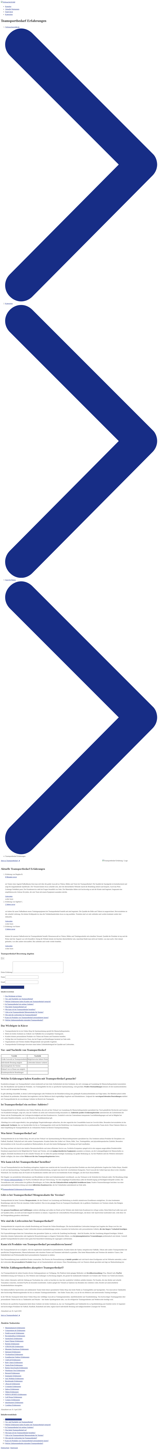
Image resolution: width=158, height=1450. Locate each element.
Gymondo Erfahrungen (13, 1386)
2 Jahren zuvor (10, 904)
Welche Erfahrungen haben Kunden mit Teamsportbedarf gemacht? (28, 1001)
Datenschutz (5, 1448)
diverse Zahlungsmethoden (13, 1180)
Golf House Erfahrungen (13, 1397)
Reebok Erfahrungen (12, 1344)
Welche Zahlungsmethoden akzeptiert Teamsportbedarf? (24, 1020)
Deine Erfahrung (6, 972)
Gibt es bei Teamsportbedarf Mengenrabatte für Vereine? (24, 1012)
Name (3, 977)
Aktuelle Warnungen (12, 9)
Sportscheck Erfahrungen (13, 1338)
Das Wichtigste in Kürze (13, 996)
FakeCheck (9, 12)
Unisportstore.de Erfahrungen (15, 1330)
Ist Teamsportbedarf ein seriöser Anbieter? (19, 1004)
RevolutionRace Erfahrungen (15, 1336)
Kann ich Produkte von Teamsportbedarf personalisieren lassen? (27, 1017)
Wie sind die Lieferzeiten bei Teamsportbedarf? (21, 1015)
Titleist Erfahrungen (12, 1392)
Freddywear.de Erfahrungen (14, 1333)
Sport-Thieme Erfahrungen (14, 1341)
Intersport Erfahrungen (13, 1352)
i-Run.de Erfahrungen (12, 1384)
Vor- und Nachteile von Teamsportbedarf (19, 999)
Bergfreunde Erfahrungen (14, 1381)
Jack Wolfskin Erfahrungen (14, 1378)
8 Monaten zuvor (11, 877)
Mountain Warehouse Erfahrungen (17, 1349)
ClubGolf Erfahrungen (13, 1360)
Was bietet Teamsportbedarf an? (16, 1007)
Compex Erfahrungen (12, 1400)
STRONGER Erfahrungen (14, 1346)
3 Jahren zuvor (10, 929)
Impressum (14, 1448)
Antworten (8, 896)
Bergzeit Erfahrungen (12, 1373)
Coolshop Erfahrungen (13, 1405)
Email (3, 982)
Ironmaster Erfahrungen (13, 1376)
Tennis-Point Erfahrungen (14, 1365)
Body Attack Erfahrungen (14, 1362)
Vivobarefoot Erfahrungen (14, 1354)
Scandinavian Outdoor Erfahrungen (17, 1357)
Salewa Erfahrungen (12, 1389)
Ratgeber (8, 6)
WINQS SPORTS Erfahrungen (16, 1394)
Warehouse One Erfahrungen (15, 1370)
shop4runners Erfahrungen (14, 1402)
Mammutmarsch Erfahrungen (15, 1328)
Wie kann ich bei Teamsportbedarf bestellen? (20, 1009)
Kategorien (9, 14)
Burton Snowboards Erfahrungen (16, 1368)
